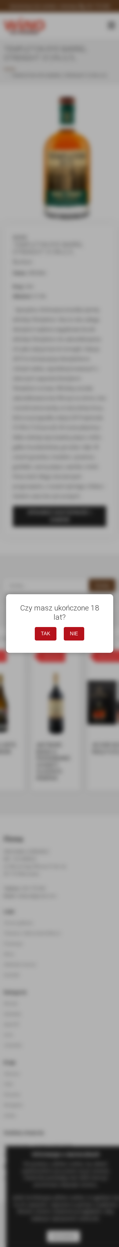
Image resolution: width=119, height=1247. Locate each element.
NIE (74, 633)
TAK (45, 633)
